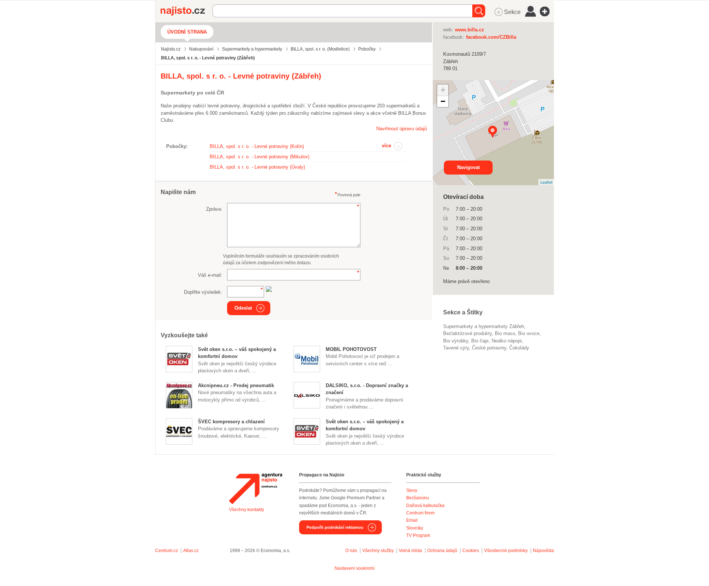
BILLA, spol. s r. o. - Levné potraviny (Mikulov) (259, 156)
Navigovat (468, 167)
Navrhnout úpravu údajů (401, 128)
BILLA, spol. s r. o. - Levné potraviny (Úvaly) (257, 167)
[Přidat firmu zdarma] (547, 11)
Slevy (411, 490)
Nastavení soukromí (354, 568)
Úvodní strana (187, 32)
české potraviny (489, 348)
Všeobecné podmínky (506, 550)
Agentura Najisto (255, 488)
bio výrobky (455, 341)
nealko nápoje (506, 341)
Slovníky (414, 528)
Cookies (470, 550)
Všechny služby (378, 550)
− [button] (443, 101)
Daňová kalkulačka (425, 505)
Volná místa (410, 550)
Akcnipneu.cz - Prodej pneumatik (236, 385)
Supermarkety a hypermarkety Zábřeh (483, 326)
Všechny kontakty (246, 509)
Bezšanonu (417, 497)
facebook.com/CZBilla (491, 37)
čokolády (519, 348)
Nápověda (543, 550)
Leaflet (546, 182)
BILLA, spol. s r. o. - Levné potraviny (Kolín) (257, 146)
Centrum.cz (166, 550)
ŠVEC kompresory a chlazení (231, 421)
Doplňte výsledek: (203, 292)
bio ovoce (529, 333)
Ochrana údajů (442, 550)
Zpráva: (214, 209)
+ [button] (443, 89)
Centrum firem (420, 513)
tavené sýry (456, 348)
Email (412, 520)
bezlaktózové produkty (467, 333)
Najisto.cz (186, 11)
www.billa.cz (469, 29)
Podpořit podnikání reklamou (334, 527)
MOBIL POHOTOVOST (351, 349)
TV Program (418, 535)
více (386, 145)
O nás (351, 550)
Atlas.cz (191, 550)
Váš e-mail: (210, 275)
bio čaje (480, 341)
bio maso (505, 333)
